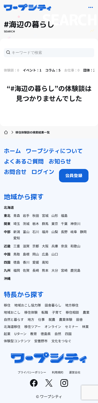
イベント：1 (32, 70)
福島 (64, 215)
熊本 (45, 270)
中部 (7, 231)
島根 (26, 254)
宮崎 (64, 270)
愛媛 (35, 262)
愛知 (16, 237)
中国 (7, 254)
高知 (45, 262)
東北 (7, 215)
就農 (52, 319)
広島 (45, 254)
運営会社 (74, 372)
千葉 (64, 223)
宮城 (45, 215)
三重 (16, 246)
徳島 (16, 262)
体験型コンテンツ (17, 340)
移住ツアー (32, 326)
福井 (45, 231)
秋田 (35, 215)
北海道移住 (12, 326)
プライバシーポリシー (32, 372)
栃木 (35, 223)
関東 (7, 223)
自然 (57, 333)
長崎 (35, 270)
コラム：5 (52, 70)
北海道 (9, 207)
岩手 (26, 215)
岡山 (35, 254)
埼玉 (16, 223)
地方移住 (71, 305)
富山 (26, 231)
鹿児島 (75, 270)
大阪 (45, 246)
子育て (57, 312)
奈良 (64, 246)
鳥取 (16, 254)
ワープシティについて (54, 151)
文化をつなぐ (61, 340)
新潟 (16, 231)
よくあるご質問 (24, 161)
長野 (64, 231)
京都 (35, 246)
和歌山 (75, 246)
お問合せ (15, 172)
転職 (44, 312)
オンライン (52, 326)
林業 (85, 326)
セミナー (71, 326)
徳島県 (46, 333)
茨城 (26, 223)
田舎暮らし (53, 305)
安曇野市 (41, 340)
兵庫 (54, 246)
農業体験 (65, 319)
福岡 (16, 270)
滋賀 (26, 246)
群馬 (45, 223)
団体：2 (89, 70)
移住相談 (72, 312)
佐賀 (26, 270)
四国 (7, 262)
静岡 (83, 231)
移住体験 (31, 312)
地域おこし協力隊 (27, 305)
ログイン (42, 172)
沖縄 (7, 278)
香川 (26, 262)
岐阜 (73, 231)
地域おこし (12, 312)
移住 (7, 305)
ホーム (12, 151)
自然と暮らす (14, 319)
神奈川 (75, 223)
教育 (33, 333)
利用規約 (57, 372)
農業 (86, 312)
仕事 (41, 319)
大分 (54, 270)
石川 (35, 231)
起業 (7, 333)
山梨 (54, 231)
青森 (16, 215)
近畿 (7, 246)
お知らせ (60, 161)
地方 (31, 319)
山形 (54, 215)
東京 (54, 223)
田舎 (79, 319)
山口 (54, 254)
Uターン (20, 333)
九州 (7, 270)
